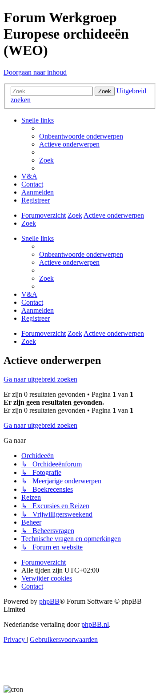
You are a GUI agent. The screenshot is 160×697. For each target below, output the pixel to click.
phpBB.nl (95, 624)
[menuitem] (81, 136)
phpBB (49, 601)
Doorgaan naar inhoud (35, 72)
